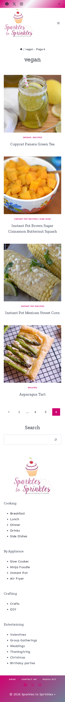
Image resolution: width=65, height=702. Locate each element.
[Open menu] (58, 23)
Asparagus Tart (32, 394)
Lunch (14, 519)
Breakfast (17, 513)
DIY (13, 609)
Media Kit (49, 679)
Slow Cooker (19, 561)
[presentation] (32, 104)
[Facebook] (7, 4)
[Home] (21, 49)
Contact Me (29, 679)
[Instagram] (21, 4)
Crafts (14, 604)
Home (12, 679)
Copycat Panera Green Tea (32, 144)
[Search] (55, 439)
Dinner (15, 525)
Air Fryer (17, 578)
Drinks (27, 137)
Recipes (37, 137)
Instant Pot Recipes (26, 219)
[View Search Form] (59, 4)
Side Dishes (18, 536)
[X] (14, 4)
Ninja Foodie (20, 567)
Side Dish (45, 219)
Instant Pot (19, 573)
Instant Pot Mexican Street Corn (32, 312)
